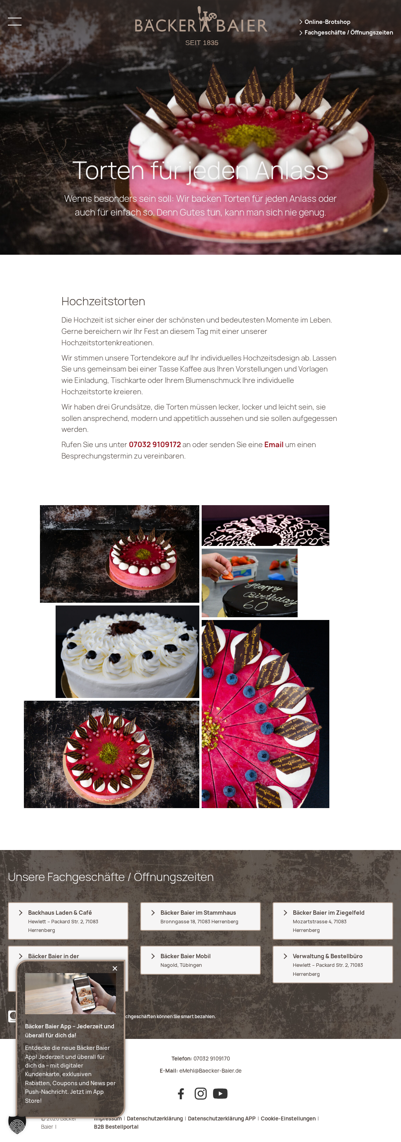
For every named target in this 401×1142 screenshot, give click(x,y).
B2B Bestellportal (116, 1126)
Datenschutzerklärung (155, 1118)
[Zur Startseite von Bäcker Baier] (200, 29)
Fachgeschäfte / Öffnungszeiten (349, 32)
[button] (17, 1125)
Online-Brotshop (327, 21)
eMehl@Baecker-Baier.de (210, 1070)
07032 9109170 (211, 1058)
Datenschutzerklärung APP (222, 1118)
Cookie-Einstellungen (288, 1118)
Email (274, 445)
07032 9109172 (155, 445)
